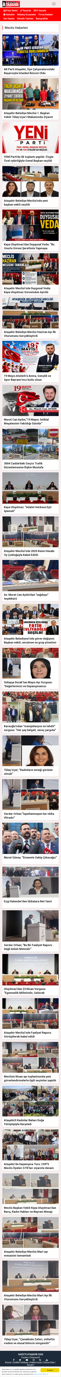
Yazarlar (26, 10)
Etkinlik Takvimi (25, 18)
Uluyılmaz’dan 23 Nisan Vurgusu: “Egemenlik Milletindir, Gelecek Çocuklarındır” (25, 992)
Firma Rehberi (45, 14)
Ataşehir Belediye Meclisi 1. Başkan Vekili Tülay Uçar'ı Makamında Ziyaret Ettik (28, 116)
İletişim (30, 1365)
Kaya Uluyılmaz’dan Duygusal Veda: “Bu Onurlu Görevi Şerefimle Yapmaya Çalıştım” (29, 248)
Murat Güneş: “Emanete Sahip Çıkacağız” (30, 857)
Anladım (50, 1370)
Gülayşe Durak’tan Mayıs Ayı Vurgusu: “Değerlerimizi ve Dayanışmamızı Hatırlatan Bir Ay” (28, 686)
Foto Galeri (12, 10)
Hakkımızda (36, 1362)
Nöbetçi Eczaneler (26, 14)
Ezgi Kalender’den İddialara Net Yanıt (28, 901)
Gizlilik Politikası (20, 1362)
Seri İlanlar (9, 18)
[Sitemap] (47, 1360)
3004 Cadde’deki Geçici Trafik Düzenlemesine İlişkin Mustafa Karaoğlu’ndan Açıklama (23, 467)
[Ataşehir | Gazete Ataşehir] (11, 4)
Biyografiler (42, 18)
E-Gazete (41, 10)
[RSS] (40, 1360)
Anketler (10, 14)
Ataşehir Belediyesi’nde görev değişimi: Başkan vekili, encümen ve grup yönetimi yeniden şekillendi (30, 642)
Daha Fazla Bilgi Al (41, 1374)
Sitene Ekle (48, 1362)
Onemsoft (35, 1357)
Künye (8, 1362)
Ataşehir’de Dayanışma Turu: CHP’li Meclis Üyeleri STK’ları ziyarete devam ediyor (29, 1167)
